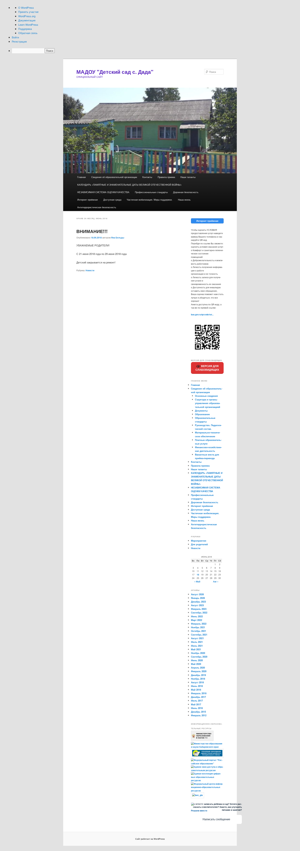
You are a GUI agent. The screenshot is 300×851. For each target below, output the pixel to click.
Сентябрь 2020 (199, 656)
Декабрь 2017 (198, 697)
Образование (202, 414)
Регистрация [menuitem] (19, 41)
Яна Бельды (117, 237)
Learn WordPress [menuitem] (28, 24)
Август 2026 (197, 594)
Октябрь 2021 (198, 631)
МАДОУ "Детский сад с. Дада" (114, 71)
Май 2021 (196, 649)
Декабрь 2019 (198, 675)
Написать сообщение (216, 819)
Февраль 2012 (198, 715)
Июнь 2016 (197, 708)
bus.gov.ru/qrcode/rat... (202, 314)
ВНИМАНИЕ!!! (92, 231)
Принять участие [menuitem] (28, 12)
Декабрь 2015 (198, 711)
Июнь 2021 (197, 645)
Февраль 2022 (198, 623)
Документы (201, 410)
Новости (90, 270)
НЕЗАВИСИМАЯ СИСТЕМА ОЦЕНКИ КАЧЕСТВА (103, 192)
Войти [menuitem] (15, 37)
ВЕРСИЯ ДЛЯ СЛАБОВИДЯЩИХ (207, 368)
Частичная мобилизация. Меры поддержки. (149, 199)
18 (198, 574)
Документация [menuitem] (26, 20)
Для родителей (199, 544)
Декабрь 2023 (198, 601)
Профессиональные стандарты (151, 192)
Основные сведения (206, 395)
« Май (197, 581)
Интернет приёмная (87, 199)
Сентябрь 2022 (199, 612)
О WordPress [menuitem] (26, 7)
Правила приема (166, 177)
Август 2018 (197, 682)
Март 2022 (196, 620)
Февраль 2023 (198, 609)
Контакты (147, 177)
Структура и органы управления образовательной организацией (207, 403)
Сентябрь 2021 (199, 634)
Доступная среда (112, 199)
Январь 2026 (198, 598)
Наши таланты (187, 177)
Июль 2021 (197, 642)
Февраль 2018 (198, 693)
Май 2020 (196, 664)
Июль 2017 (197, 700)
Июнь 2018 (197, 686)
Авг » (215, 581)
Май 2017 (196, 704)
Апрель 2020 (198, 667)
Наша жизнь (184, 199)
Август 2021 (197, 638)
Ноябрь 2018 (198, 678)
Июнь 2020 (197, 660)
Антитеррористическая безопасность (96, 207)
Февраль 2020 (198, 671)
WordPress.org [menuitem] (26, 16)
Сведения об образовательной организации (114, 177)
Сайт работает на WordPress (150, 838)
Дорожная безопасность (185, 192)
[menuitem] (153, 50)
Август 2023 (197, 605)
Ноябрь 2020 (198, 653)
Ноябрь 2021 (198, 627)
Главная (81, 177)
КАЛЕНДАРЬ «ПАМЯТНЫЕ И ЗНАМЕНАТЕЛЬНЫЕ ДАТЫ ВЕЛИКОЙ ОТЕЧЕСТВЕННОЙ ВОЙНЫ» (129, 184)
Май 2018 (196, 689)
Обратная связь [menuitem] (28, 33)
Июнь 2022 (197, 616)
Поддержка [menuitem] (25, 29)
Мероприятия (198, 540)
